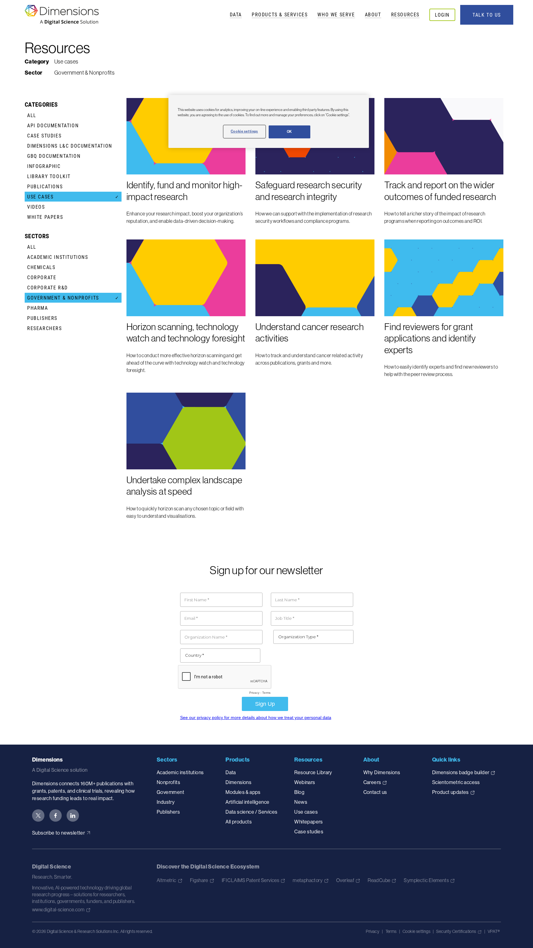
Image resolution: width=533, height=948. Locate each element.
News (300, 802)
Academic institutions (180, 772)
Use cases (306, 812)
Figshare (199, 880)
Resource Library (313, 772)
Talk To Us (487, 15)
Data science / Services (251, 812)
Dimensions (238, 782)
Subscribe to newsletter (58, 833)
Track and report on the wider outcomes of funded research (440, 190)
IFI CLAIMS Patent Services (250, 880)
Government (170, 792)
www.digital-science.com (58, 909)
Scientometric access (456, 782)
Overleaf (345, 880)
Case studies (308, 831)
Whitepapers (308, 822)
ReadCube (379, 880)
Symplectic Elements (426, 880)
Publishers (168, 812)
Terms (391, 931)
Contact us (375, 792)
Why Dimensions (381, 772)
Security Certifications (456, 931)
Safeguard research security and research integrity (308, 190)
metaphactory (308, 880)
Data (236, 14)
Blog (299, 792)
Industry (166, 802)
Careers (372, 782)
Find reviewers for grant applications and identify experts (430, 338)
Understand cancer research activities (309, 332)
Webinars (304, 782)
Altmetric (166, 880)
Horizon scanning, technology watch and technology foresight (185, 332)
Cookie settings (416, 931)
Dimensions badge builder (461, 772)
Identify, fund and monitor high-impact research (184, 190)
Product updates (450, 792)
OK (289, 131)
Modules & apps (243, 792)
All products (238, 822)
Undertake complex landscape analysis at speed (184, 485)
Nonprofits (168, 782)
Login (442, 14)
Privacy (372, 931)
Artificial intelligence (247, 802)
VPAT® (494, 931)
